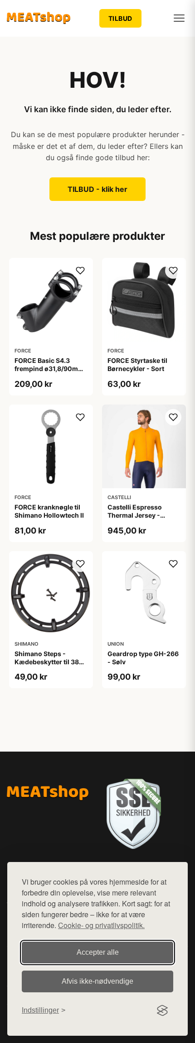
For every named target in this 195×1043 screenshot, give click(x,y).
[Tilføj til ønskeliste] (80, 270)
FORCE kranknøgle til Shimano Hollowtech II (49, 511)
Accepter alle (98, 952)
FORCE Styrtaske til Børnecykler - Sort (137, 364)
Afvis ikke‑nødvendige (97, 981)
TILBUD (120, 18)
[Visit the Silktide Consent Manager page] (162, 1010)
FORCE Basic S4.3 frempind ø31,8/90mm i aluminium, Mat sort (51, 369)
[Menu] (179, 18)
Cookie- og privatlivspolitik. (101, 925)
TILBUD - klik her (97, 189)
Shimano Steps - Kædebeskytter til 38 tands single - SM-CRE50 (47, 666)
